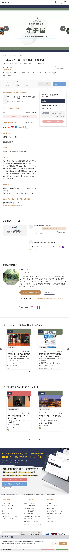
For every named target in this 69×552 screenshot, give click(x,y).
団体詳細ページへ (49, 292)
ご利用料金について (29, 508)
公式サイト (23, 308)
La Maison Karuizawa (26, 270)
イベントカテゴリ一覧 (8, 505)
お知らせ (49, 519)
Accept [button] (63, 543)
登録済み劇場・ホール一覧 (31, 521)
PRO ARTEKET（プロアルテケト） (11, 516)
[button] (29, 371)
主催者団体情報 (60, 68)
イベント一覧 (21, 494)
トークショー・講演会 (18, 55)
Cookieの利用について (52, 508)
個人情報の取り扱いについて (54, 511)
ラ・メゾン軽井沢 (20, 549)
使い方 (3, 511)
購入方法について (32, 122)
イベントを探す (6, 503)
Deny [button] (54, 543)
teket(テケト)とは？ (29, 503)
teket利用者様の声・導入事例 (32, 516)
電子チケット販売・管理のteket (8, 494)
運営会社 (49, 516)
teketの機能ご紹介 (29, 511)
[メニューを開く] (65, 2)
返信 (30, 249)
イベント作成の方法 (29, 505)
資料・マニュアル (29, 519)
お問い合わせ (50, 521)
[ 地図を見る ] (8, 69)
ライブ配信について (29, 513)
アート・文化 (6, 55)
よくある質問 (5, 513)
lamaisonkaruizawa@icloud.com (13, 205)
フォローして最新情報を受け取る (30, 292)
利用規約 (49, 503)
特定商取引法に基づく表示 (54, 513)
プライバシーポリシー (52, 505)
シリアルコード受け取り (8, 519)
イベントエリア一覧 (7, 508)
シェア (36, 249)
